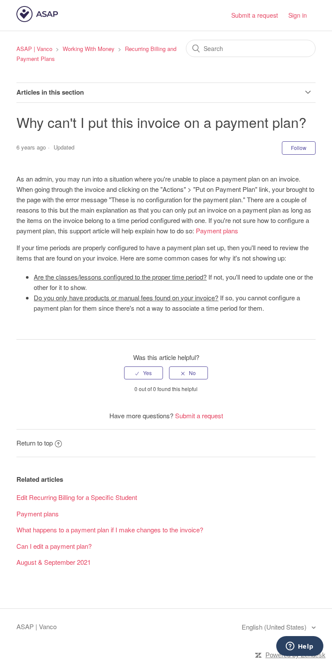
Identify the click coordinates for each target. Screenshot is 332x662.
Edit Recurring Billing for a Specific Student (76, 497)
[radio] (143, 372)
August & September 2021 (53, 562)
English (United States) (275, 626)
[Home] (36, 19)
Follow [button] (298, 147)
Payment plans (217, 230)
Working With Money (89, 49)
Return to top (34, 442)
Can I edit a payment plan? (54, 546)
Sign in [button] (297, 15)
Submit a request (254, 15)
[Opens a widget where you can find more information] (299, 647)
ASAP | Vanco (34, 49)
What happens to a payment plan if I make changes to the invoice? (109, 529)
